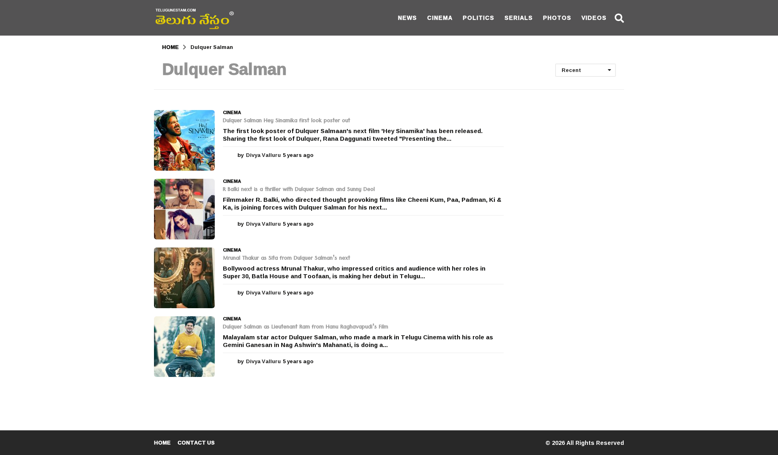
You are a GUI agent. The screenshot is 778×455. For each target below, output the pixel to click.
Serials (518, 17)
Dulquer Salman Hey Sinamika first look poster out (286, 121)
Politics (478, 17)
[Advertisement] (570, 231)
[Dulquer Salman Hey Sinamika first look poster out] (184, 140)
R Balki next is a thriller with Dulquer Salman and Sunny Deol (299, 190)
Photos (557, 17)
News (407, 17)
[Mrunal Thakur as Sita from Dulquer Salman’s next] (184, 278)
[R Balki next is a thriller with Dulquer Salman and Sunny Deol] (184, 209)
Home (162, 442)
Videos (594, 17)
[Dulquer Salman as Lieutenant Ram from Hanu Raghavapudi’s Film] (184, 346)
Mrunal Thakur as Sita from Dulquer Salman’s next (286, 259)
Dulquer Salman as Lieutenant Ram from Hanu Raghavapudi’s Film (305, 327)
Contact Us (196, 442)
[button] (619, 18)
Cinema (440, 17)
